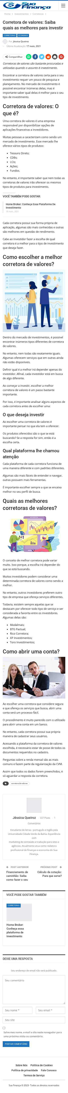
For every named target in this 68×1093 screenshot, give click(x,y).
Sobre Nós (21, 1065)
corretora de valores (19, 783)
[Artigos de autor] (34, 805)
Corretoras (9, 35)
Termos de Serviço (34, 1075)
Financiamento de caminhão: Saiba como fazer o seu (17, 875)
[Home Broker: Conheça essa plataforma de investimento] (19, 912)
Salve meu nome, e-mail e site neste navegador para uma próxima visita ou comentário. (33, 1034)
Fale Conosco (49, 1070)
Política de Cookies (41, 1065)
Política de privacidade (24, 1070)
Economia (23, 35)
